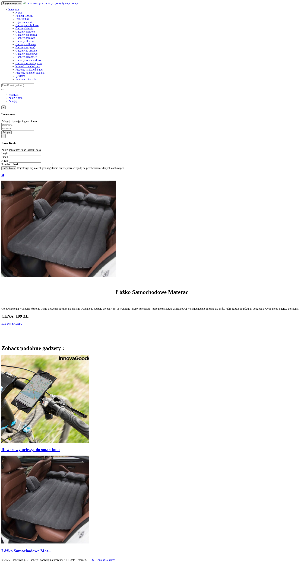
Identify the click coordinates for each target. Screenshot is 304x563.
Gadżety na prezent (26, 50)
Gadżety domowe (25, 37)
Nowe (18, 12)
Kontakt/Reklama (105, 559)
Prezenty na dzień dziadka (30, 72)
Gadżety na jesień (25, 47)
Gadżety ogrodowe (26, 56)
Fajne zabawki (23, 22)
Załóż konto (9, 168)
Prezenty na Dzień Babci (29, 69)
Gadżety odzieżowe (26, 53)
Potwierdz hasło (10, 164)
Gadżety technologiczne (28, 63)
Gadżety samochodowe (28, 60)
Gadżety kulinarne (25, 44)
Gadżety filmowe (25, 41)
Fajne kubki (22, 18)
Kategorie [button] (13, 9)
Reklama (20, 75)
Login (4, 153)
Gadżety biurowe (25, 31)
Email (4, 156)
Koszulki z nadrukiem (27, 66)
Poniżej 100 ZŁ (24, 15)
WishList (13, 94)
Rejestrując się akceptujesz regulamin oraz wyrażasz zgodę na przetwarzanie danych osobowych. (71, 168)
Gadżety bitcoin (24, 28)
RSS (91, 559)
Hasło (4, 160)
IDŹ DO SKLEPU (12, 323)
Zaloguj (12, 101)
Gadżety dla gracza (26, 34)
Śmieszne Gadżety (25, 79)
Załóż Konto (15, 97)
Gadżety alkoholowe (27, 25)
